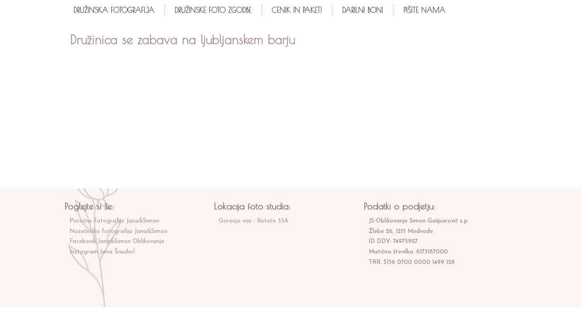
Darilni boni (362, 10)
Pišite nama (424, 10)
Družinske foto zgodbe (213, 10)
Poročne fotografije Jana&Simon (114, 221)
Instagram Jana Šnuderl (102, 252)
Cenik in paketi (297, 10)
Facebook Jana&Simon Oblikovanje (116, 241)
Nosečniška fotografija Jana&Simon (118, 231)
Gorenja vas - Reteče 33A (253, 221)
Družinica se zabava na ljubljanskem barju (182, 39)
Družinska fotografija (114, 10)
